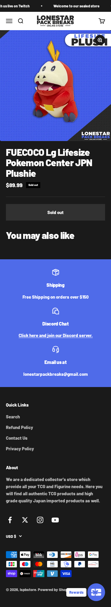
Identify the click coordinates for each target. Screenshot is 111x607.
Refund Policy (19, 427)
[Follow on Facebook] (10, 520)
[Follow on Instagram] (40, 520)
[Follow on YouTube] (55, 520)
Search (13, 416)
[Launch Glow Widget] (96, 592)
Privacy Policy (20, 448)
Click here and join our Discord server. (56, 335)
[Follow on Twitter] (25, 520)
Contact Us (17, 438)
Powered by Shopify (55, 589)
